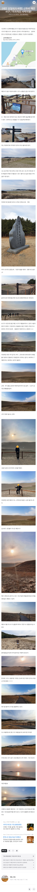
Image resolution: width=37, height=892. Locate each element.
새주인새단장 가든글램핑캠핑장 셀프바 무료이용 (13, 825)
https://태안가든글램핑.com (10, 822)
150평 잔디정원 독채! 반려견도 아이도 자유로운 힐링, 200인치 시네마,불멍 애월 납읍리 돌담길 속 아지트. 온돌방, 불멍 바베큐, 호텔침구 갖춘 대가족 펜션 (13, 840)
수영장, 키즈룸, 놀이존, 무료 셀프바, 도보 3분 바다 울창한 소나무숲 (13, 828)
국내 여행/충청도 (24, 14)
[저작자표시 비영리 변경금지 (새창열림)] (21, 850)
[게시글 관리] (13, 850)
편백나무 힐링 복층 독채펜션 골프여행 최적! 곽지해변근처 (12, 837)
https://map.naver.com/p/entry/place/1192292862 (17, 834)
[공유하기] (9, 850)
